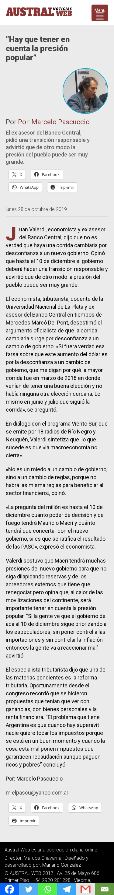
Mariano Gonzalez (61, 865)
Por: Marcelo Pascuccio (54, 122)
